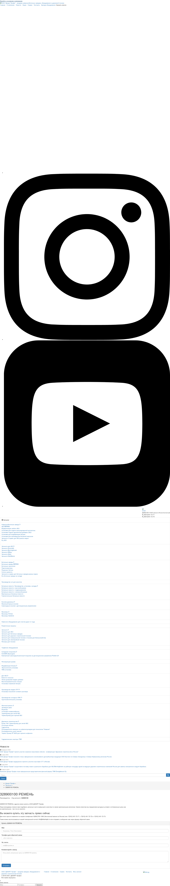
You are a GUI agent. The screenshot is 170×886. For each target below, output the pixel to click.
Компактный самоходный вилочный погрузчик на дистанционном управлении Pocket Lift (30, 656)
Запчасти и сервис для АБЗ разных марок (15, 538)
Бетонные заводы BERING (10, 564)
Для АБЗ (4, 676)
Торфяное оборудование (10, 648)
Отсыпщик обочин (7, 725)
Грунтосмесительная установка (12, 699)
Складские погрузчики (9, 652)
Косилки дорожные (8, 602)
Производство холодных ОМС (11, 697)
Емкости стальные (7, 678)
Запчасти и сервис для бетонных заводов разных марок (20, 574)
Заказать (39, 885)
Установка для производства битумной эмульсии (17, 536)
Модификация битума (9, 666)
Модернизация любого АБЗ (10, 528)
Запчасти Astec (6, 554)
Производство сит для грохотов (12, 582)
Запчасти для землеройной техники (13, 640)
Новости (18, 5)
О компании (10, 5)
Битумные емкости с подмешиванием (14, 590)
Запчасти (4, 630)
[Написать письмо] (156, 510)
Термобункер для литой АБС (11, 713)
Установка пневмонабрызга (10, 711)
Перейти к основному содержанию (11, 1)
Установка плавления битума (11, 683)
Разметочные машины (9, 626)
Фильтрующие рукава (8, 662)
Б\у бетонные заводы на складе (12, 576)
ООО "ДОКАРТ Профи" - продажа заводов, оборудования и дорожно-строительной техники (20, 873)
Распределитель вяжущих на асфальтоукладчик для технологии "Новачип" (26, 729)
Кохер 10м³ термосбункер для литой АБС (15, 723)
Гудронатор (5, 727)
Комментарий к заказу (9, 850)
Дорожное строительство (10, 721)
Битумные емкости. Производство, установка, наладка (19, 586)
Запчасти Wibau (7, 552)
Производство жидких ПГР (10, 689)
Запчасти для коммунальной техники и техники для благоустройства (24, 638)
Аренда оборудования (48, 5)
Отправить (6, 865)
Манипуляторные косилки (10, 604)
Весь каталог (77, 872)
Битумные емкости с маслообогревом (14, 588)
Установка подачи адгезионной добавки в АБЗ (16, 532)
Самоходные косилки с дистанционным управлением (19, 606)
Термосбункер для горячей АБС (12, 715)
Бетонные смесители (8, 566)
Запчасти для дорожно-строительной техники (16, 636)
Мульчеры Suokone (8, 616)
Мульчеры (5, 612)
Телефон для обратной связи (12, 835)
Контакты (37, 5)
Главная (2, 5)
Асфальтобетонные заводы (10, 524)
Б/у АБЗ (4, 540)
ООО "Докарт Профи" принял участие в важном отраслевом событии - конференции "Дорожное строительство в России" (39, 752)
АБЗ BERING (6, 526)
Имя (3, 828)
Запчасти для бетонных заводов (12, 634)
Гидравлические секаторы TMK (12, 739)
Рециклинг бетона (7, 570)
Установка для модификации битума (13, 534)
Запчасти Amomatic (8, 548)
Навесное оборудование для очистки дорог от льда (18, 622)
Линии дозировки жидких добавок (12, 680)
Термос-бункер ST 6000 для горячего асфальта (17, 733)
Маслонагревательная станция (12, 682)
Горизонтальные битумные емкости (13, 596)
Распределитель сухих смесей (11, 731)
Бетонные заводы (7, 562)
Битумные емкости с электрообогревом (14, 592)
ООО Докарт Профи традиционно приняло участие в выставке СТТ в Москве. (25, 762)
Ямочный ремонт (7, 705)
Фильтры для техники (8, 642)
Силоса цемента (7, 572)
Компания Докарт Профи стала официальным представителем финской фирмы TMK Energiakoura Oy (33, 771)
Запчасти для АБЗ (7, 546)
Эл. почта (5, 842)
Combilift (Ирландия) (8, 654)
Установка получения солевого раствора (15, 691)
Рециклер (5, 709)
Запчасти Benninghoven (9, 550)
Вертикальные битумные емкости (12, 594)
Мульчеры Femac (7, 614)
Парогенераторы (7, 568)
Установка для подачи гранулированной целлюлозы (18, 530)
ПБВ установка (6, 670)
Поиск (3, 778)
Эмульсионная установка (10, 668)
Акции (24, 5)
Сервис (30, 5)
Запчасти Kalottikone (8, 556)
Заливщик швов (7, 707)
